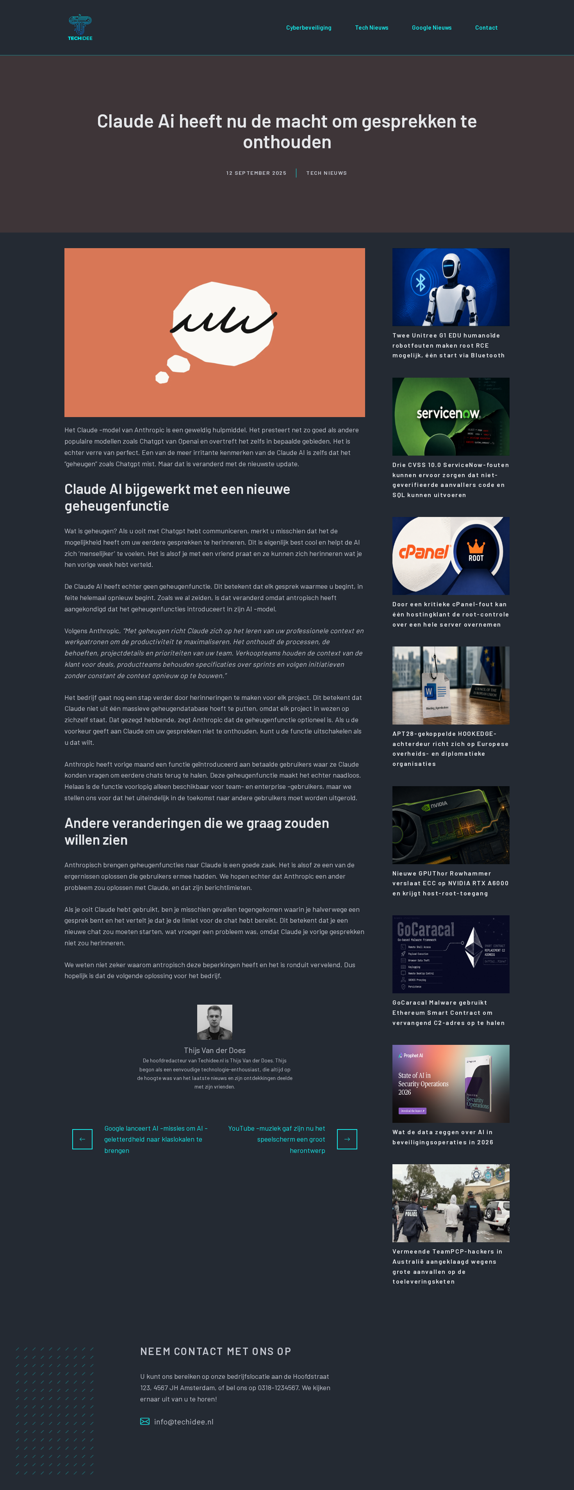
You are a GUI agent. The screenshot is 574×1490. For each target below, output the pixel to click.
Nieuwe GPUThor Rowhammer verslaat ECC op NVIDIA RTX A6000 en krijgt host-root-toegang (450, 883)
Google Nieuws (432, 27)
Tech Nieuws (372, 27)
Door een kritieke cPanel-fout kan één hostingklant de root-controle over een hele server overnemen (451, 613)
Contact (486, 27)
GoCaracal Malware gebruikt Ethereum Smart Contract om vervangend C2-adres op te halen (448, 1012)
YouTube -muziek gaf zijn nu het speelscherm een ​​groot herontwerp (276, 1139)
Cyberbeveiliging (309, 27)
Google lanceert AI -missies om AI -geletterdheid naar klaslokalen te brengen (156, 1139)
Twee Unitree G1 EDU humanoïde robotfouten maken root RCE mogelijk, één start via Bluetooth (448, 345)
